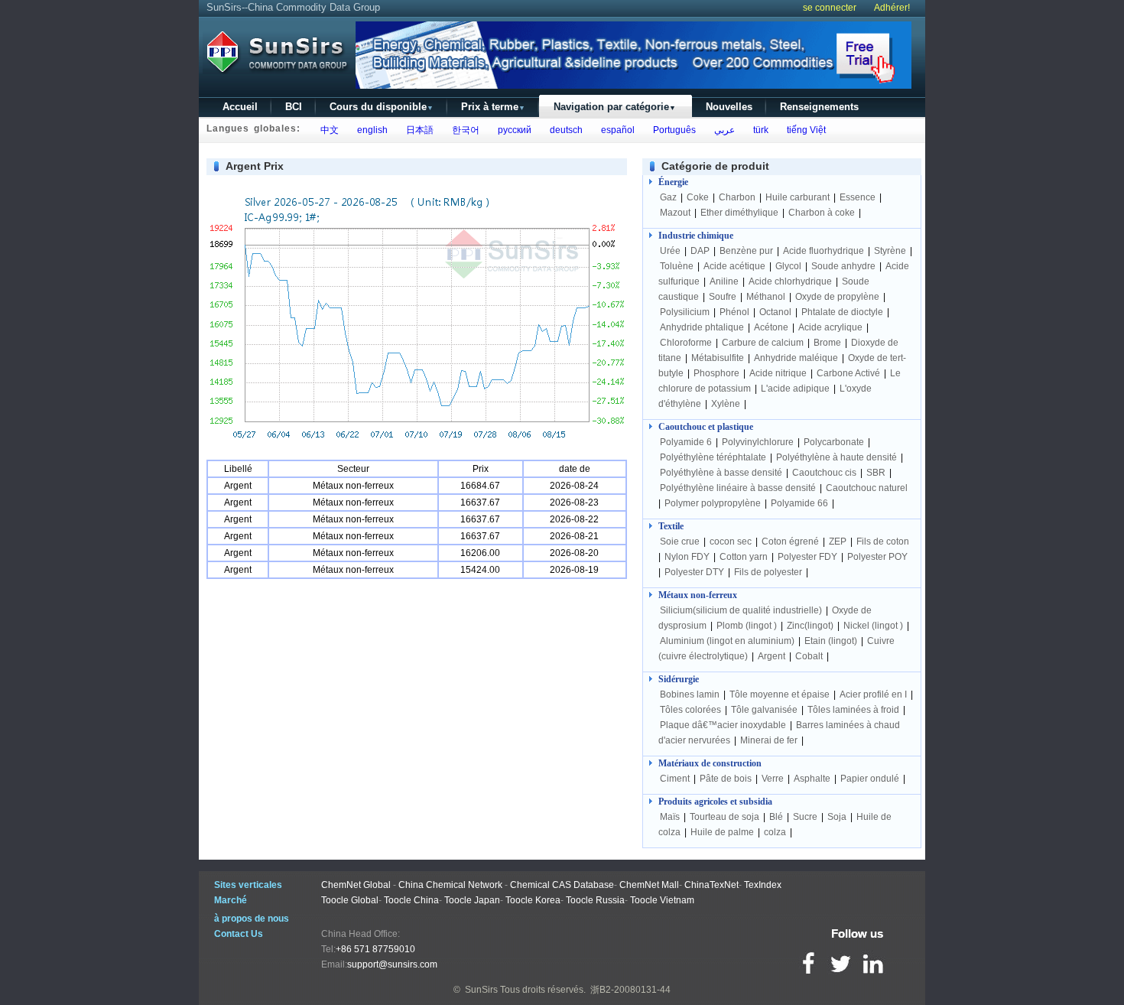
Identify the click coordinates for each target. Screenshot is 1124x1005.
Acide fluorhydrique (823, 251)
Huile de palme (722, 832)
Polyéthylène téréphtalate (713, 457)
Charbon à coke (821, 212)
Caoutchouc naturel (867, 488)
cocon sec (731, 541)
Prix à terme (493, 106)
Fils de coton (882, 541)
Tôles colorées (690, 709)
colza (775, 832)
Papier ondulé (869, 778)
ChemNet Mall (649, 885)
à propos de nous (251, 918)
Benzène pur (746, 251)
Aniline (724, 281)
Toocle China (411, 900)
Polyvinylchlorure (758, 442)
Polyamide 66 (799, 503)
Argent (771, 656)
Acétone (771, 327)
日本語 (417, 130)
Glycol (788, 266)
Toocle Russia (595, 900)
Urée (670, 251)
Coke (698, 197)
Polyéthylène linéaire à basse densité (738, 488)
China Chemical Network (450, 885)
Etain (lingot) (830, 641)
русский (512, 130)
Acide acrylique (830, 327)
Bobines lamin (690, 694)
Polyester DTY (694, 572)
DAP (700, 251)
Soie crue (680, 541)
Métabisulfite (717, 358)
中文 (327, 130)
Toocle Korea (532, 900)
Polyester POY (877, 556)
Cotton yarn (744, 556)
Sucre (805, 816)
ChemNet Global (356, 885)
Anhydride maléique (796, 358)
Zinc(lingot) (810, 625)
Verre (773, 778)
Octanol (775, 312)
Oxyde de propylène (837, 296)
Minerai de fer (769, 740)
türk (758, 130)
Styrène (890, 251)
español (615, 130)
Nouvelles (729, 106)
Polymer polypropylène (712, 503)
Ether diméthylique (739, 212)
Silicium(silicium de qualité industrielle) (741, 610)
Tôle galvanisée (764, 709)
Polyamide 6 (686, 442)
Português (672, 130)
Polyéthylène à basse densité (721, 472)
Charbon (737, 197)
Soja (836, 816)
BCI (293, 106)
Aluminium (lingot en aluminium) (727, 641)
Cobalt (809, 656)
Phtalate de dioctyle (842, 312)
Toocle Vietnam (662, 900)
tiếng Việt (804, 130)
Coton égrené (790, 541)
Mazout (675, 212)
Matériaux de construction (710, 763)
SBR (875, 472)
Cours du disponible (382, 106)
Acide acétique (734, 266)
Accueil (240, 106)
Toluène (677, 266)
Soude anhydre (843, 266)
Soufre (722, 296)
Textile (671, 526)
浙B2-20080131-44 (630, 989)
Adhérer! (892, 7)
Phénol (734, 312)
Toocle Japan (472, 900)
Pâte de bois (726, 778)
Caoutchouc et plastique (705, 426)
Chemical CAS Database (562, 885)
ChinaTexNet (711, 885)
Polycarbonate (834, 442)
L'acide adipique (795, 388)
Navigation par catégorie (615, 106)
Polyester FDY (807, 556)
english (370, 130)
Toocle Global (349, 900)
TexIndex (762, 885)
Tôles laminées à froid (853, 709)
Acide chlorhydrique (790, 281)
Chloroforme (686, 342)
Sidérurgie (678, 679)
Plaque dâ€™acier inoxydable (723, 725)
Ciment (675, 778)
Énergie (673, 182)
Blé (776, 816)
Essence (857, 197)
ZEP (837, 541)
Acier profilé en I (873, 694)
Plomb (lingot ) (746, 625)
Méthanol (765, 296)
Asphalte (812, 778)
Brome (827, 342)
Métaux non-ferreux (697, 595)
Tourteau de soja (724, 816)
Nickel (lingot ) (873, 625)
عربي (722, 130)
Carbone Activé (848, 373)
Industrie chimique (695, 235)
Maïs (670, 816)
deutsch (564, 130)
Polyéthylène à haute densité (836, 457)
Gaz (668, 197)
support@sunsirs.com (392, 964)
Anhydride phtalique (702, 327)
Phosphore (716, 373)
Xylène (725, 403)
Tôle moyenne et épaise (779, 694)
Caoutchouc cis (824, 472)
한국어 (463, 130)
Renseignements (819, 106)
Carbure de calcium (763, 342)
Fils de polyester (768, 572)
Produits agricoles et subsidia (715, 801)
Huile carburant (797, 197)
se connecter (829, 7)
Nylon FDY (687, 556)
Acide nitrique (778, 373)
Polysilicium (685, 312)
